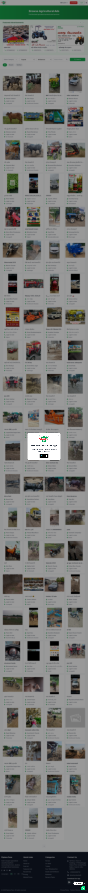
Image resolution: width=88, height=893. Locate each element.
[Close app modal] (58, 435)
